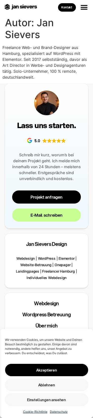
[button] (84, 7)
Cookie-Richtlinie (35, 412)
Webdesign (46, 303)
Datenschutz (59, 412)
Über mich (46, 325)
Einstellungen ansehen (46, 399)
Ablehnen (46, 385)
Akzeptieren (46, 370)
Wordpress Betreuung (46, 314)
